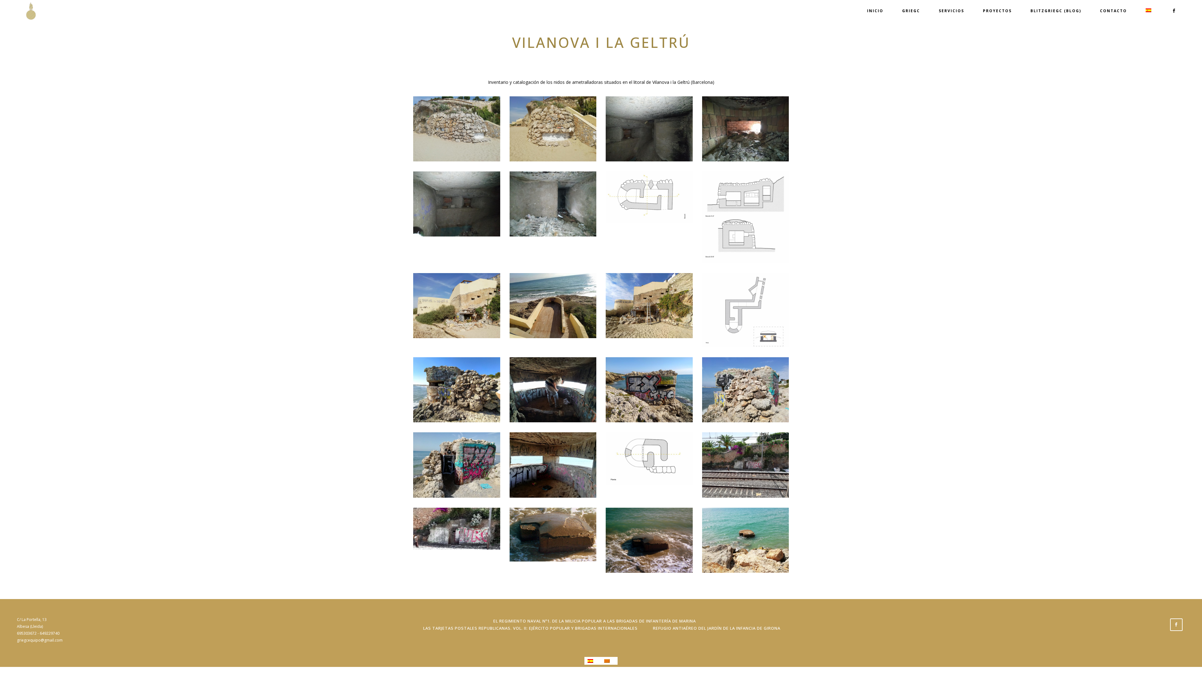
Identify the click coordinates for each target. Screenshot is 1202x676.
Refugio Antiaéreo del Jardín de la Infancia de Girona (716, 628)
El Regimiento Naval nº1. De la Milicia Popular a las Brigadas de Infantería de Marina (594, 621)
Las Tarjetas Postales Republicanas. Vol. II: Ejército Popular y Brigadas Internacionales (530, 628)
